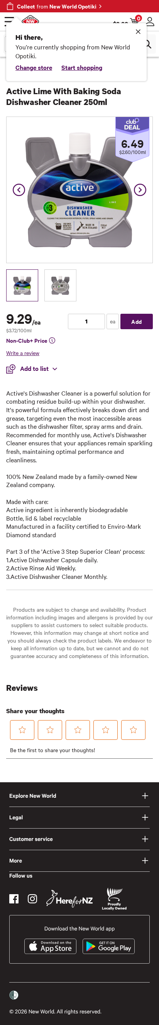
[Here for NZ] (69, 899)
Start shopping (81, 67)
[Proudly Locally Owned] (114, 899)
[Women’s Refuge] (14, 995)
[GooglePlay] (109, 946)
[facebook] (14, 898)
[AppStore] (50, 946)
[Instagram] (32, 898)
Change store (33, 67)
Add (136, 321)
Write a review (22, 353)
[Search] (146, 44)
